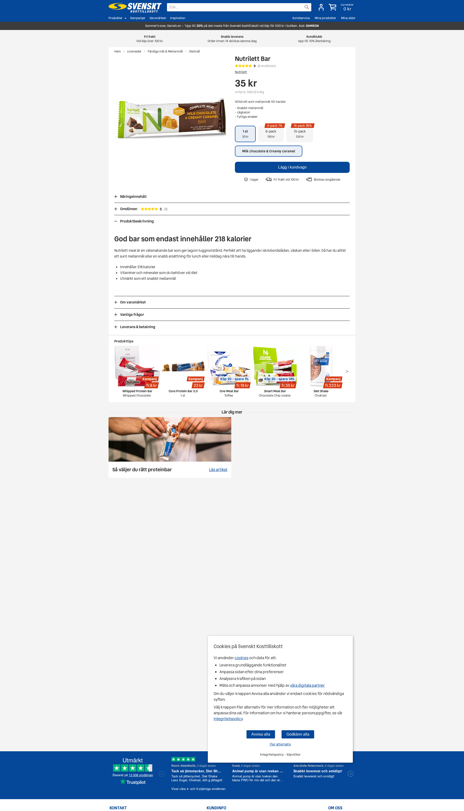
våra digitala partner (307, 685)
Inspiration (177, 18)
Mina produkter (325, 18)
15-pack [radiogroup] (303, 132)
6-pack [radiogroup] (274, 132)
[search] (239, 7)
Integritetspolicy (228, 719)
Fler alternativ (280, 744)
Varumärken (157, 18)
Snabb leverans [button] (232, 38)
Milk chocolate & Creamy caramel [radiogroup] (268, 151)
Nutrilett (241, 72)
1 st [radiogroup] (245, 134)
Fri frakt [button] (149, 38)
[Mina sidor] (321, 7)
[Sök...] (306, 7)
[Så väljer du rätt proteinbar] (170, 447)
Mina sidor (348, 18)
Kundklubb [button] (314, 38)
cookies (241, 658)
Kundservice (301, 18)
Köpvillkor (294, 754)
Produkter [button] (116, 18)
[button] (341, 7)
